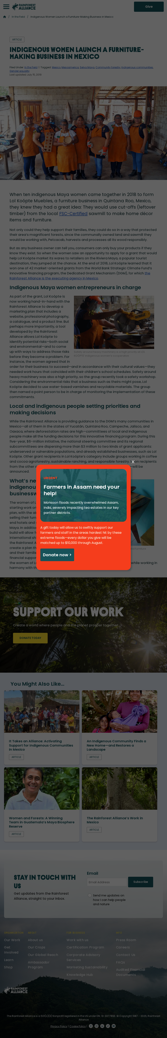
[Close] (133, 462)
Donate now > (57, 555)
